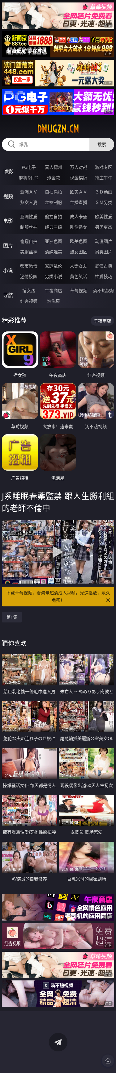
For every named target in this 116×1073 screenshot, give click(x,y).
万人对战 (78, 167)
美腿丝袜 (28, 252)
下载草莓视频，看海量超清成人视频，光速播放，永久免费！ (58, 596)
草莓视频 (78, 290)
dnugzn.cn (58, 129)
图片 (8, 245)
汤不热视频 (103, 290)
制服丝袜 (28, 227)
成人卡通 (78, 216)
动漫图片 (103, 241)
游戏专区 (103, 167)
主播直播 (78, 202)
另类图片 (103, 252)
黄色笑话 (78, 276)
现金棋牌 (78, 178)
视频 (8, 196)
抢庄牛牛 (103, 178)
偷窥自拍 (28, 241)
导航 (8, 295)
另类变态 (103, 227)
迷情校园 (28, 276)
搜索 (101, 144)
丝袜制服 (53, 202)
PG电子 (29, 167)
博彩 (8, 171)
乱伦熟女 (78, 227)
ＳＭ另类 (103, 202)
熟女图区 (78, 252)
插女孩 (28, 290)
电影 (8, 221)
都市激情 (28, 266)
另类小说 (53, 276)
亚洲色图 (53, 241)
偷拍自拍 (53, 216)
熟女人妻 (28, 202)
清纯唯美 (53, 252)
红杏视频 (28, 301)
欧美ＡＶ (78, 192)
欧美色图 (78, 241)
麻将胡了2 (29, 178)
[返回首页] (108, 1060)
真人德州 (53, 167)
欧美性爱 (103, 216)
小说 (8, 270)
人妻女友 (78, 266)
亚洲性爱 (28, 216)
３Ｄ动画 (103, 192)
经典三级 (53, 227)
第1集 (11, 617)
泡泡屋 (53, 301)
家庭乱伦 (53, 266)
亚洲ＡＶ (28, 192)
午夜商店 (53, 290)
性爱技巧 (103, 276)
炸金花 (53, 178)
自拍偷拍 (53, 192)
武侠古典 (103, 266)
